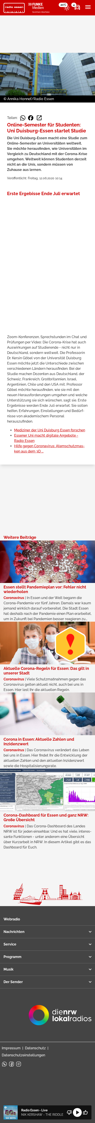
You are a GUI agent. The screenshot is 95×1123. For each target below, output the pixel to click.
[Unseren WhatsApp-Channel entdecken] (4, 1064)
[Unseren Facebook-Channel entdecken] (11, 1064)
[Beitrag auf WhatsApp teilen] (22, 118)
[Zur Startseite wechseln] (14, 8)
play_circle (77, 1112)
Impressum (11, 1048)
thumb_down (69, 1112)
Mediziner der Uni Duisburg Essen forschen (49, 430)
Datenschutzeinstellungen (23, 1055)
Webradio (12, 919)
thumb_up (85, 1112)
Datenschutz (35, 1048)
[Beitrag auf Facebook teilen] (30, 118)
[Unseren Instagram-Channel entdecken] (18, 1064)
